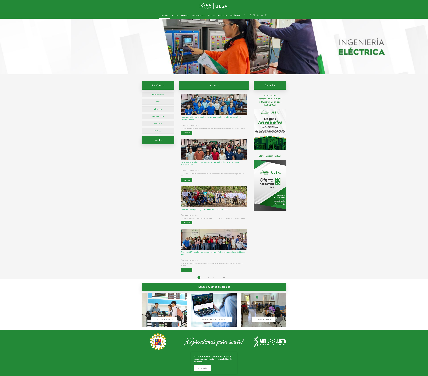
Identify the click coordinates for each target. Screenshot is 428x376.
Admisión (184, 15)
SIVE (158, 102)
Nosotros (164, 15)
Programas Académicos (164, 319)
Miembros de (235, 15)
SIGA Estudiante (158, 94)
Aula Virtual (158, 124)
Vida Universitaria (198, 15)
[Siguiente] (228, 277)
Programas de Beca (264, 319)
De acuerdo (202, 368)
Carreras (175, 15)
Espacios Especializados (217, 15)
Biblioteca (158, 131)
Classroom (158, 109)
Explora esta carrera (173, 69)
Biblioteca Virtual (158, 116)
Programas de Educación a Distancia (214, 319)
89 (224, 277)
